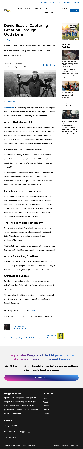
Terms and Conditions (61, 445)
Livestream (47, 409)
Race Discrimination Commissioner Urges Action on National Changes (70, 94)
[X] (46, 65)
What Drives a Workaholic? (70, 121)
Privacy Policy (75, 445)
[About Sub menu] (40, 8)
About (37, 8)
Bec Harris (11, 102)
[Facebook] (43, 65)
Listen (58, 2)
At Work (7, 40)
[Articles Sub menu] (66, 8)
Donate (74, 10)
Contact (76, 2)
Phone (52, 2)
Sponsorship (43, 2)
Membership (66, 2)
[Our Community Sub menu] (55, 10)
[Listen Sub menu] (31, 8)
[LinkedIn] (50, 65)
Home (20, 8)
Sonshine (31, 310)
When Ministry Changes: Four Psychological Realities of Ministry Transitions (70, 63)
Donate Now (43, 378)
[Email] (54, 65)
